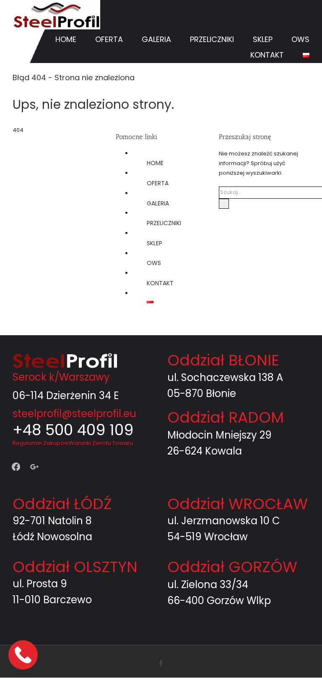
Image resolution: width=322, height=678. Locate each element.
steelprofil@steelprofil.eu (74, 413)
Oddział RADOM (225, 417)
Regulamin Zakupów (41, 443)
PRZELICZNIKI (164, 223)
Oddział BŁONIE (223, 360)
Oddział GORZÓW (232, 567)
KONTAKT (160, 283)
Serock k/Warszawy (61, 377)
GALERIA (158, 203)
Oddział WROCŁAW (237, 504)
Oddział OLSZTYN (75, 567)
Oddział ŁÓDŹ (62, 504)
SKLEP (154, 243)
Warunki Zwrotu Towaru (101, 443)
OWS (154, 263)
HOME (155, 163)
